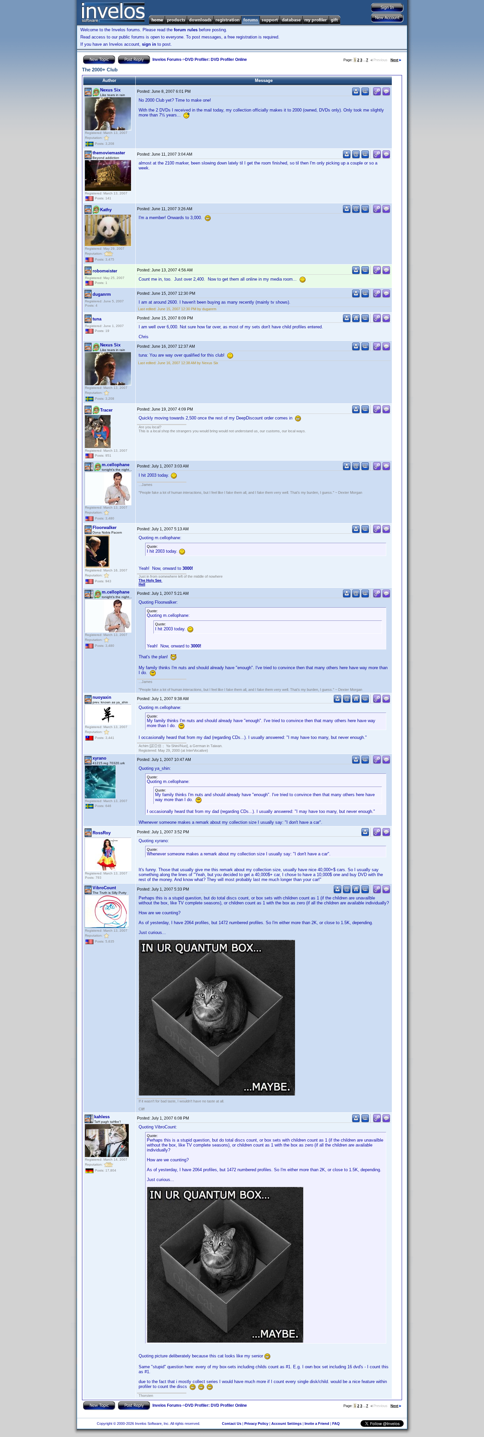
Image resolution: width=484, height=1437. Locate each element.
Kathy (106, 209)
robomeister (105, 270)
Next (394, 60)
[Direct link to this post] (377, 94)
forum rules (186, 29)
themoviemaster (109, 152)
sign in (149, 44)
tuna (97, 318)
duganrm (102, 294)
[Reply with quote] (386, 94)
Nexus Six (110, 90)
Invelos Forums (166, 59)
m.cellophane (115, 464)
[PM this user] (356, 94)
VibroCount (104, 887)
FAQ (336, 1423)
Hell (142, 584)
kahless (102, 1116)
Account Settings (286, 1423)
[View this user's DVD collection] (365, 94)
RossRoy (102, 832)
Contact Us (231, 1423)
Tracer (106, 410)
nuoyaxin (102, 697)
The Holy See (150, 580)
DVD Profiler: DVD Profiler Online (216, 59)
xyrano (99, 758)
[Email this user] (356, 157)
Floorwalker (105, 527)
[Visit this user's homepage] (356, 320)
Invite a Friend (317, 1423)
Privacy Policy (256, 1423)
